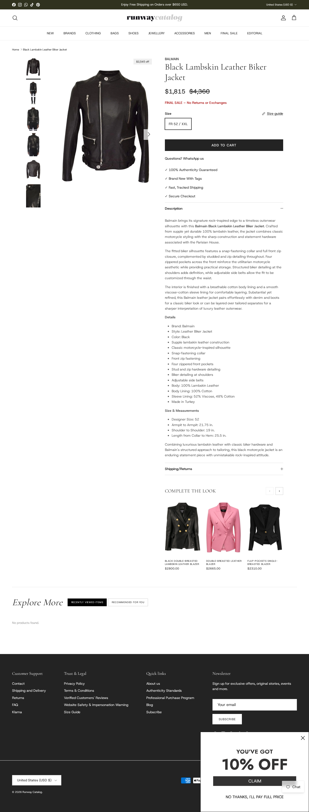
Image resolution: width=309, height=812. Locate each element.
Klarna (17, 712)
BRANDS (69, 33)
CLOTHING (93, 33)
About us (153, 683)
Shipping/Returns (178, 469)
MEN (207, 33)
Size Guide (72, 712)
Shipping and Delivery (29, 690)
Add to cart (223, 145)
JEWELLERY (156, 33)
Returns (18, 698)
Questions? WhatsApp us (184, 158)
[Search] (15, 18)
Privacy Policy (74, 683)
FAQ (15, 705)
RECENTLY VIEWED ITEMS (87, 602)
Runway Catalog (32, 792)
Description (174, 208)
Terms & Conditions (79, 690)
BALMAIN (172, 59)
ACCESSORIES (184, 33)
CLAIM (254, 781)
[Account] (282, 18)
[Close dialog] (303, 738)
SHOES (133, 33)
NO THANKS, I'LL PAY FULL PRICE (255, 796)
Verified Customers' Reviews (86, 698)
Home (15, 49)
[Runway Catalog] (154, 17)
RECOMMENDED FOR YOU (128, 602)
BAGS (115, 33)
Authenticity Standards (164, 690)
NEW (50, 33)
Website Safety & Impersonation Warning (96, 705)
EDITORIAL (254, 33)
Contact (18, 683)
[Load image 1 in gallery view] (107, 132)
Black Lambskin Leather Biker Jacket (45, 49)
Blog (149, 705)
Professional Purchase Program (170, 698)
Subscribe (154, 712)
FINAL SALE (229, 33)
